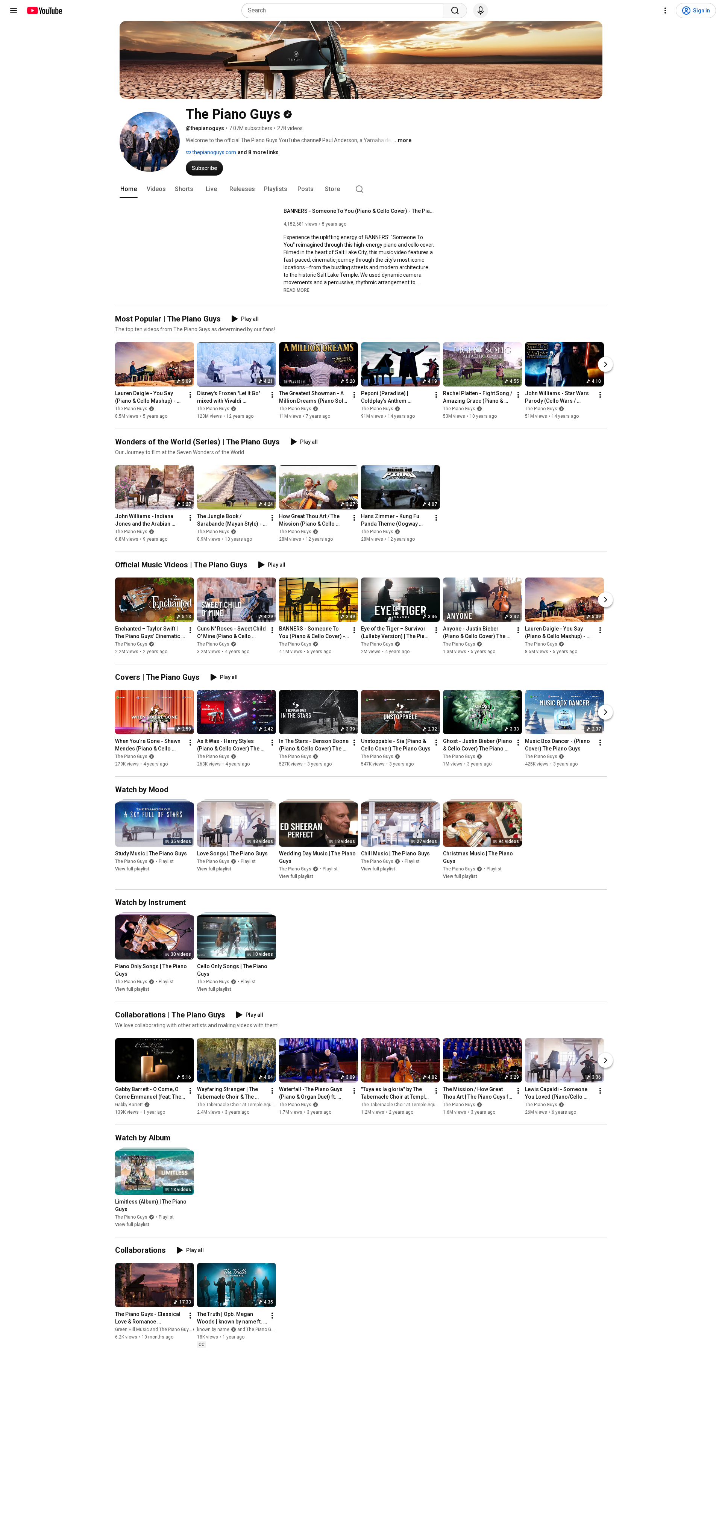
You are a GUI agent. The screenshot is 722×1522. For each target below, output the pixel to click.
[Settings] (665, 10)
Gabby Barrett (129, 1104)
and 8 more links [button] (258, 152)
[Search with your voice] (480, 10)
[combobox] (344, 10)
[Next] (605, 364)
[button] (296, 290)
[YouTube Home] (44, 10)
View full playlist (132, 869)
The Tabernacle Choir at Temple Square (237, 1104)
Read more (296, 290)
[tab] (129, 189)
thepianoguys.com (213, 152)
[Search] (455, 10)
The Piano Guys (131, 408)
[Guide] (13, 10)
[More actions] (190, 394)
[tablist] (361, 189)
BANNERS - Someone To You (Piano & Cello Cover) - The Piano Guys (359, 211)
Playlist (166, 861)
